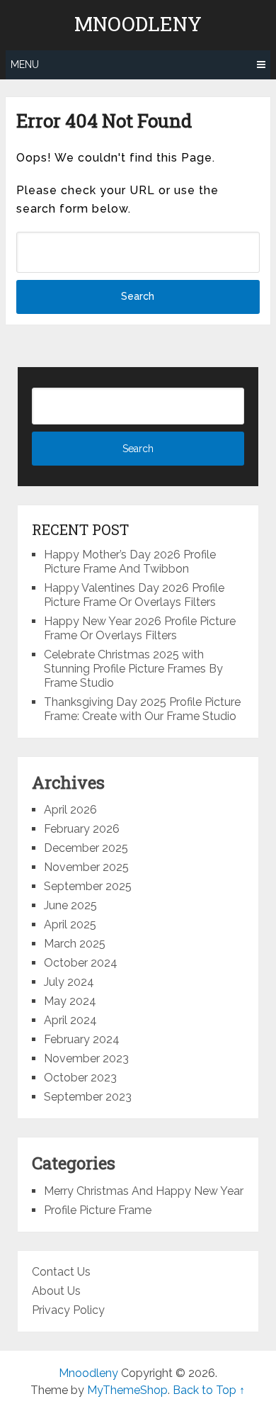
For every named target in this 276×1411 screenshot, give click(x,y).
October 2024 (80, 962)
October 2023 (80, 1077)
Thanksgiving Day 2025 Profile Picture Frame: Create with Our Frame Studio (142, 709)
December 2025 (86, 848)
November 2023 (86, 1058)
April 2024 (70, 1020)
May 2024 (70, 1001)
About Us (56, 1291)
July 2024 (69, 982)
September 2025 (88, 886)
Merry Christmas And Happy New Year (143, 1191)
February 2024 (82, 1039)
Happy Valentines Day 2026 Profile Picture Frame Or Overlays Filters (134, 595)
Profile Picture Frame (97, 1210)
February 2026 (82, 829)
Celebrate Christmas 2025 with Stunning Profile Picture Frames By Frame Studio (133, 669)
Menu (25, 64)
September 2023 (88, 1096)
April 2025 (70, 924)
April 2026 (70, 809)
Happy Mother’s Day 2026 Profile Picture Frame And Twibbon (130, 561)
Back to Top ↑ (209, 1390)
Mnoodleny (138, 24)
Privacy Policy (68, 1310)
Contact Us (61, 1271)
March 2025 (74, 943)
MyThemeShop (127, 1390)
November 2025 (86, 867)
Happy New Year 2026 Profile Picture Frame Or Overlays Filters (140, 628)
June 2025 (70, 905)
